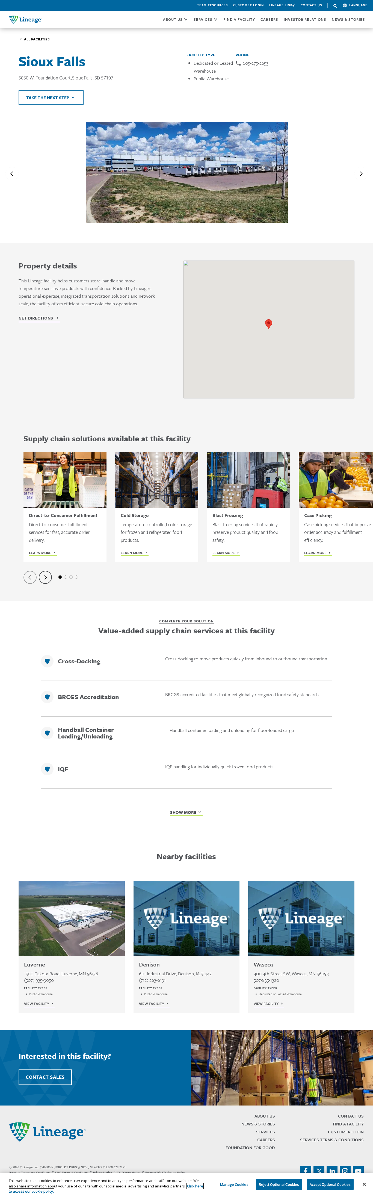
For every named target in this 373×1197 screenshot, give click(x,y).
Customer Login (248, 5)
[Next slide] (361, 173)
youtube (358, 1171)
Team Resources (212, 5)
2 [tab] (65, 577)
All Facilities (37, 39)
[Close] (364, 1184)
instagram (345, 1171)
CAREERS (269, 19)
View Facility (36, 1003)
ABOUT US (173, 19)
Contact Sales (45, 1077)
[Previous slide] (12, 173)
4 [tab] (76, 577)
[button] (268, 324)
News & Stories (348, 19)
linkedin (332, 1171)
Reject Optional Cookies (279, 1184)
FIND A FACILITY (239, 19)
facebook (305, 1171)
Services (265, 1132)
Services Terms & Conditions (332, 1140)
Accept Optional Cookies (330, 1184)
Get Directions (36, 318)
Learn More (40, 552)
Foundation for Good (250, 1148)
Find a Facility (348, 1124)
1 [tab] (60, 577)
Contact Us (311, 5)
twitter (318, 1171)
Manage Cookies (234, 1184)
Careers (266, 1140)
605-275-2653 (255, 63)
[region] (186, 1185)
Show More (183, 812)
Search (335, 6)
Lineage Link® (282, 5)
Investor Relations (305, 19)
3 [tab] (71, 577)
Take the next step (47, 97)
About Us (264, 1116)
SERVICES (203, 19)
